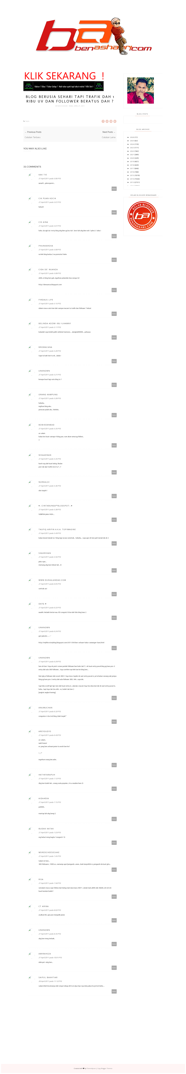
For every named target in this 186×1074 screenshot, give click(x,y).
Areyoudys (45, 731)
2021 (132, 155)
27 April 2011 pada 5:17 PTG (50, 327)
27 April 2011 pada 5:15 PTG (50, 304)
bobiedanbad (47, 425)
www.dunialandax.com (52, 580)
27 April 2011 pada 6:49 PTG (50, 735)
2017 (132, 168)
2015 (132, 175)
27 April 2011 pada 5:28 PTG (50, 398)
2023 (132, 148)
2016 (132, 172)
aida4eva (44, 798)
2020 (132, 158)
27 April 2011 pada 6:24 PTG (50, 631)
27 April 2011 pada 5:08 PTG (50, 250)
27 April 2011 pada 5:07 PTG (50, 202)
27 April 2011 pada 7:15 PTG (50, 802)
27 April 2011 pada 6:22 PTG (50, 608)
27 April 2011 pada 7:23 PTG (50, 832)
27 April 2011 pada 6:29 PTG (50, 662)
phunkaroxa (46, 246)
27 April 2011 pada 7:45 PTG (50, 856)
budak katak (46, 828)
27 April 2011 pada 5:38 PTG (50, 510)
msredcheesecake (49, 852)
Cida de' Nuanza (48, 269)
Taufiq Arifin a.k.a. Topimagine (57, 529)
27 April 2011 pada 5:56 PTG (50, 557)
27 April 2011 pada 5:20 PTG (50, 351)
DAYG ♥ (42, 604)
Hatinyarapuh (47, 774)
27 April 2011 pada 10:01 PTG (50, 958)
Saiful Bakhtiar (48, 977)
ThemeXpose (91, 1068)
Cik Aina (43, 222)
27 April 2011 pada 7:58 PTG (50, 883)
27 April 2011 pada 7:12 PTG (50, 779)
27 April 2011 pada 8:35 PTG (50, 934)
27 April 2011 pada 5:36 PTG (50, 486)
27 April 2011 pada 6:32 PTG (50, 711)
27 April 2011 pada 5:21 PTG (50, 375)
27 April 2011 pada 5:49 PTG (50, 533)
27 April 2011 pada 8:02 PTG (50, 910)
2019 (132, 161)
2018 (132, 165)
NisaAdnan (45, 455)
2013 (132, 182)
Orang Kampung (48, 394)
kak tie (43, 174)
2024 (132, 144)
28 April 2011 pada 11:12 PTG (50, 981)
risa (41, 879)
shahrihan (45, 553)
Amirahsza (45, 953)
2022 (132, 151)
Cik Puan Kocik (47, 198)
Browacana (45, 347)
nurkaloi (44, 482)
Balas (114, 188)
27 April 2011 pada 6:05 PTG (50, 584)
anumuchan (46, 707)
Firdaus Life (46, 300)
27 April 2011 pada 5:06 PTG (50, 178)
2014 (132, 179)
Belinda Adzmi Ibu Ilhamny (55, 323)
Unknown (44, 371)
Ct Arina (44, 906)
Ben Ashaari (63, 106)
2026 (132, 137)
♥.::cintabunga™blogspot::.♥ (55, 505)
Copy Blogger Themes (104, 1068)
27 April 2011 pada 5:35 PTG (50, 429)
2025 (132, 141)
